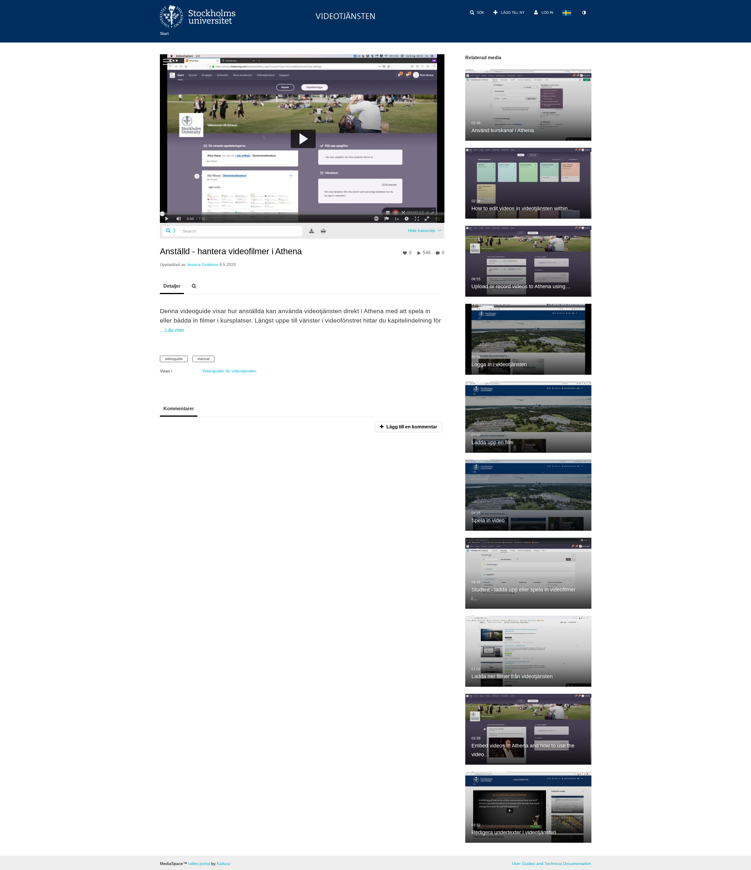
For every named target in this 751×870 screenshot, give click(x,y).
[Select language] (567, 12)
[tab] (172, 286)
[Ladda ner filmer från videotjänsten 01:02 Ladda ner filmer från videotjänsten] (528, 651)
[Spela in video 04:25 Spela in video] (528, 495)
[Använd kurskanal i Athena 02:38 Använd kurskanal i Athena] (528, 105)
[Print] (323, 231)
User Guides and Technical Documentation (551, 863)
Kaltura (223, 863)
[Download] (311, 231)
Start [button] (164, 33)
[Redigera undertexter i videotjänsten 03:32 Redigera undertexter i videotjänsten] (528, 807)
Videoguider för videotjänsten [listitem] (229, 371)
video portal (199, 863)
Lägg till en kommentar (411, 426)
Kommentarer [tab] (178, 408)
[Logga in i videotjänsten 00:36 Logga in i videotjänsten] (528, 339)
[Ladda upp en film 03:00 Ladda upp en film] (528, 417)
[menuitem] (168, 33)
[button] (477, 12)
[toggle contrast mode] (583, 12)
